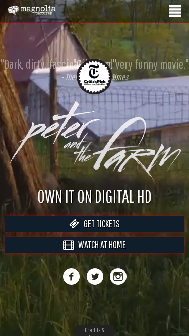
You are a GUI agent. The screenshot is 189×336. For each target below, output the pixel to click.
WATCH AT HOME (100, 255)
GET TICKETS (99, 234)
